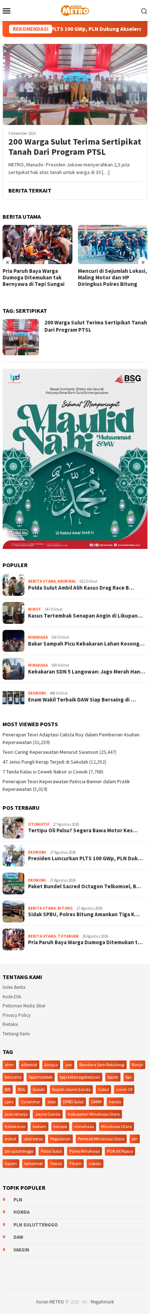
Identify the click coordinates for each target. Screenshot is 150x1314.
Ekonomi (37, 693)
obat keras (33, 1138)
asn (68, 1064)
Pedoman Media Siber (24, 1006)
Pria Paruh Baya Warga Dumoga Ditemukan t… (85, 942)
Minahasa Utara (116, 1126)
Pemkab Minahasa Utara (101, 1138)
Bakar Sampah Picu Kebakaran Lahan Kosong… (86, 643)
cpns (9, 1101)
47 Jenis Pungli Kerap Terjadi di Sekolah (45, 762)
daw (51, 1101)
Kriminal (67, 581)
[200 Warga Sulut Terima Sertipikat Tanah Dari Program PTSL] (75, 84)
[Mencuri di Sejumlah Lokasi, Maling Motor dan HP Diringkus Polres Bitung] (113, 244)
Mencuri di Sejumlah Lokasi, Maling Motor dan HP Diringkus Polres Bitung (112, 277)
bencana (13, 1077)
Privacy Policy (17, 1015)
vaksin (95, 1163)
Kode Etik (12, 997)
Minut (34, 609)
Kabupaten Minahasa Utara (94, 1114)
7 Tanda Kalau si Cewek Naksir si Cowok (45, 771)
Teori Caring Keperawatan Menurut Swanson (50, 752)
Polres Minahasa (84, 1151)
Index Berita (14, 987)
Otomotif (39, 824)
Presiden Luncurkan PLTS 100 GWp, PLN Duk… (85, 858)
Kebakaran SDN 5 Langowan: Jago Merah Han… (86, 671)
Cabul (103, 1089)
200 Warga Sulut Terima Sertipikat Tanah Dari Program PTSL (74, 147)
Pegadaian (60, 1138)
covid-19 (124, 1089)
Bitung (65, 908)
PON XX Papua (120, 1151)
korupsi (60, 1126)
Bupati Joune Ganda (71, 1089)
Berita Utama (42, 581)
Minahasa (38, 637)
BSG (21, 1089)
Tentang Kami (16, 1034)
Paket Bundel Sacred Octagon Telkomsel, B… (84, 886)
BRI (8, 1089)
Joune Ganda (47, 1114)
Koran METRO (50, 1302)
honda (115, 1101)
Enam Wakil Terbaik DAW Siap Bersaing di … (82, 699)
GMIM (96, 1101)
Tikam (75, 1163)
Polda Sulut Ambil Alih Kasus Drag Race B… (81, 588)
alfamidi (29, 1064)
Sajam (11, 1163)
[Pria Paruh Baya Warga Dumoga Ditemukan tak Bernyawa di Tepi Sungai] (37, 244)
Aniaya (51, 1064)
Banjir (137, 1064)
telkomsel (33, 1163)
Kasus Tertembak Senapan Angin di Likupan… (85, 615)
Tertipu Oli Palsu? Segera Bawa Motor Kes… (83, 830)
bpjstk (112, 1077)
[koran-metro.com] (75, 10)
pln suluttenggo (19, 1151)
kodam (39, 1126)
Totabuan (68, 936)
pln (135, 1138)
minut (10, 1138)
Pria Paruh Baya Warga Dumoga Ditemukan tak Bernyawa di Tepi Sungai (33, 277)
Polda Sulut (51, 1151)
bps (129, 1077)
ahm (9, 1064)
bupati (39, 1089)
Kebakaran (15, 1126)
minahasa (84, 1126)
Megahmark (102, 1302)
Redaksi (10, 1024)
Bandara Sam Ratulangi (102, 1064)
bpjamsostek (40, 1077)
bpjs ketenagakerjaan (80, 1077)
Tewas (56, 1163)
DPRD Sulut (73, 1101)
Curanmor (30, 1101)
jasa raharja (16, 1114)
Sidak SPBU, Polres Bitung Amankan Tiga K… (83, 914)
